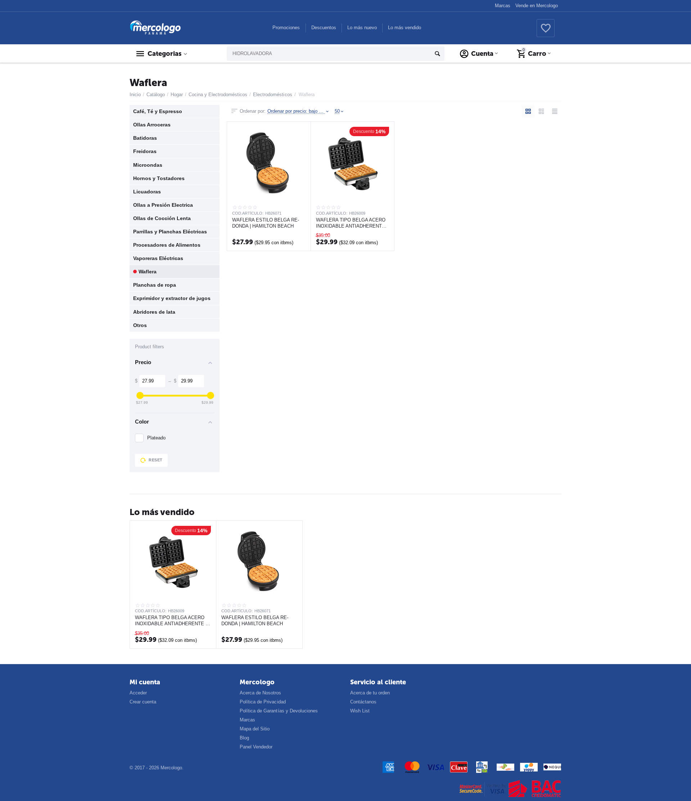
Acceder (138, 692)
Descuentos (323, 27)
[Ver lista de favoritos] (545, 32)
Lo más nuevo (362, 27)
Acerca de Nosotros (260, 692)
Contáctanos (363, 701)
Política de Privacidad (262, 701)
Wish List (360, 710)
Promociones (286, 27)
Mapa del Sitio (255, 728)
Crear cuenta (143, 701)
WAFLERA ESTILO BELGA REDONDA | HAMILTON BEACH (265, 223)
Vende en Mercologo (536, 5)
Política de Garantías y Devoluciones (278, 710)
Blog (244, 737)
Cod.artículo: (247, 213)
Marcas (502, 5)
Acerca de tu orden (370, 692)
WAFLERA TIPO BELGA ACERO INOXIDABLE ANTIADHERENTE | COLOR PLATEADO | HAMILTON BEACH (352, 223)
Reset (155, 460)
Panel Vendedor (256, 746)
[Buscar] (437, 53)
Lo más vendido (404, 27)
